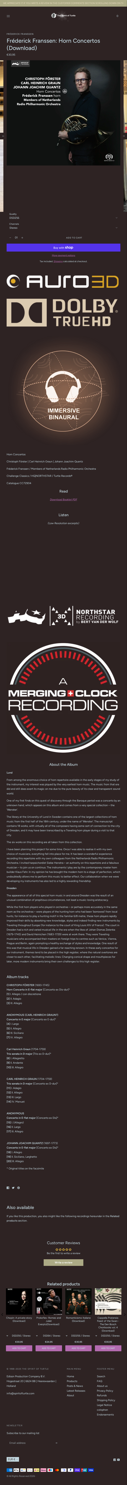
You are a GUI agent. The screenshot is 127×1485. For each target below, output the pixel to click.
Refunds (102, 1395)
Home (70, 1376)
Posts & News (75, 1386)
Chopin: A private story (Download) (19, 1319)
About (70, 1395)
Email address (17, 1439)
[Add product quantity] (10, 238)
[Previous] (3, 136)
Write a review (63, 1262)
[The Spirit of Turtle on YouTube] (118, 1460)
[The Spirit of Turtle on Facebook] (114, 1460)
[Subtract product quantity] (22, 238)
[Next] (123, 136)
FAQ (99, 1381)
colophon (102, 1409)
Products (72, 1381)
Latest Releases (76, 1390)
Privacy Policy (105, 1390)
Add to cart (108, 1348)
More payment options (63, 255)
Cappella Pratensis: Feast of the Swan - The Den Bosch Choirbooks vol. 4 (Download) (108, 1324)
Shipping (58, 261)
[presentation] (2, 1314)
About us (102, 1386)
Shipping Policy (106, 1400)
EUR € (11, 1459)
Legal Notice (104, 1405)
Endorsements (105, 1414)
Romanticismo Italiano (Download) (78, 1319)
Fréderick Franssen (20, 34)
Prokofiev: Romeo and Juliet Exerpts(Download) (48, 1321)
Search (101, 1376)
